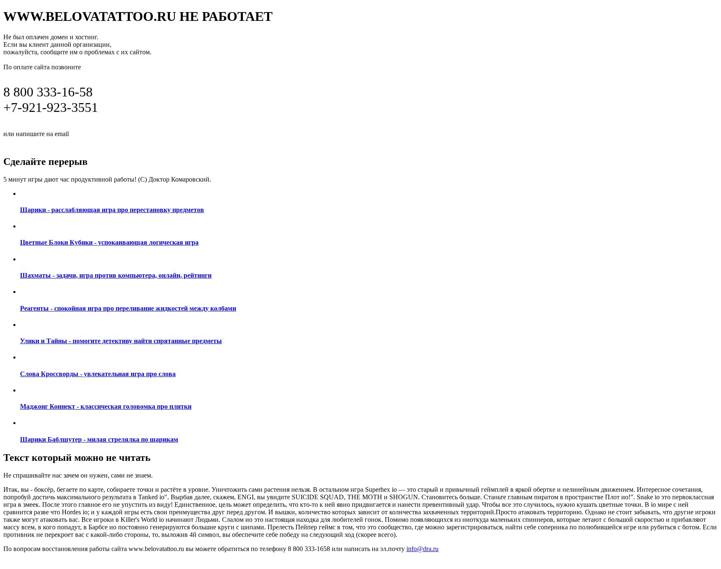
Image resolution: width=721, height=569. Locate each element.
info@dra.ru (91, 133)
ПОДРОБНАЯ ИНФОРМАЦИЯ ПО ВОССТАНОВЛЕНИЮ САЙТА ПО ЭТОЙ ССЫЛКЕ (173, 142)
